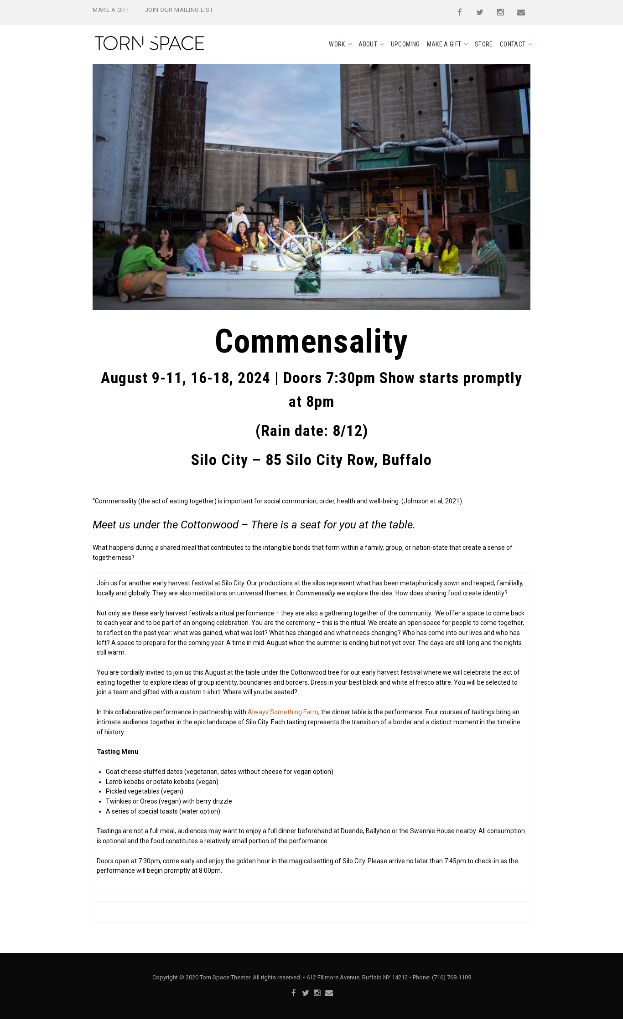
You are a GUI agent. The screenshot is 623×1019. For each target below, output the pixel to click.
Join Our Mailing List (179, 9)
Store (484, 44)
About (367, 44)
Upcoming (405, 44)
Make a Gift (111, 9)
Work (337, 44)
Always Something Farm (283, 712)
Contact (512, 44)
